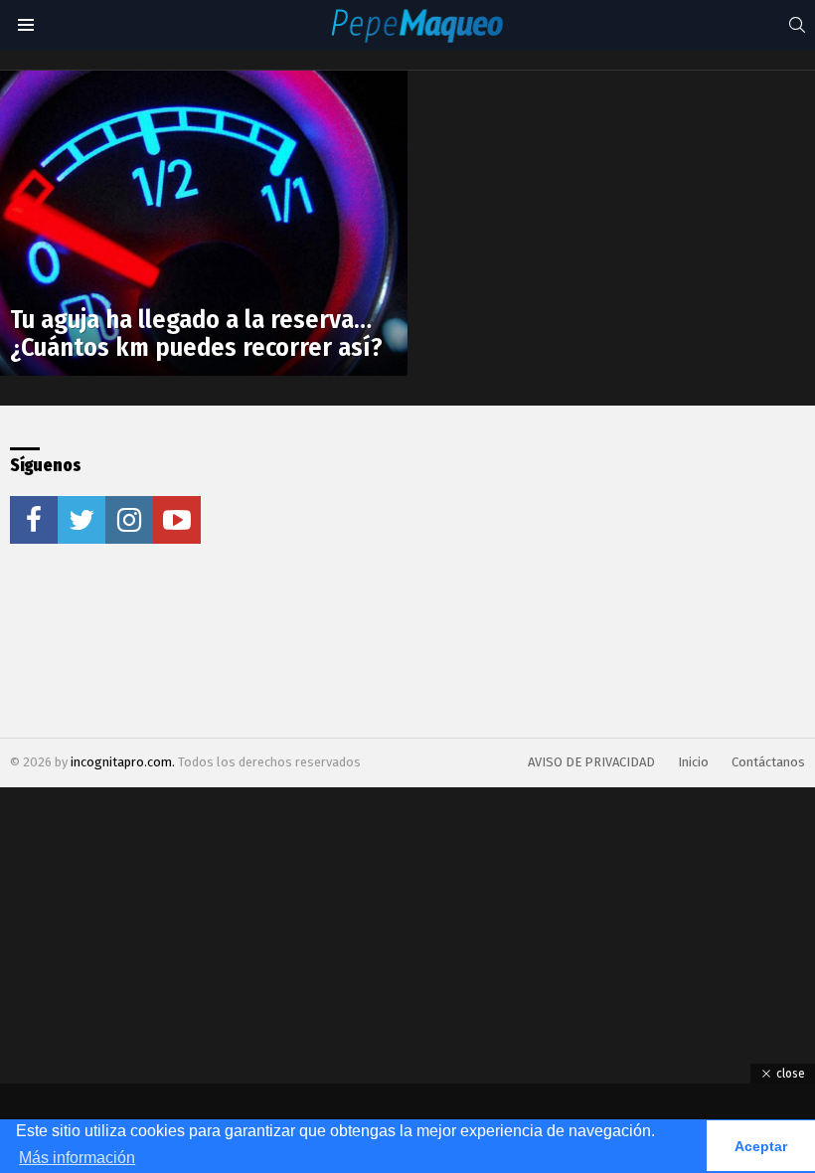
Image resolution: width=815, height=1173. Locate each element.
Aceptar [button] (760, 1146)
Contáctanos (768, 761)
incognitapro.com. (124, 761)
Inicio (693, 761)
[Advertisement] (430, 571)
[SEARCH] (797, 25)
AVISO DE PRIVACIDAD (591, 761)
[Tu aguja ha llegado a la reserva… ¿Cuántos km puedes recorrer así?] (204, 224)
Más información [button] (77, 1157)
